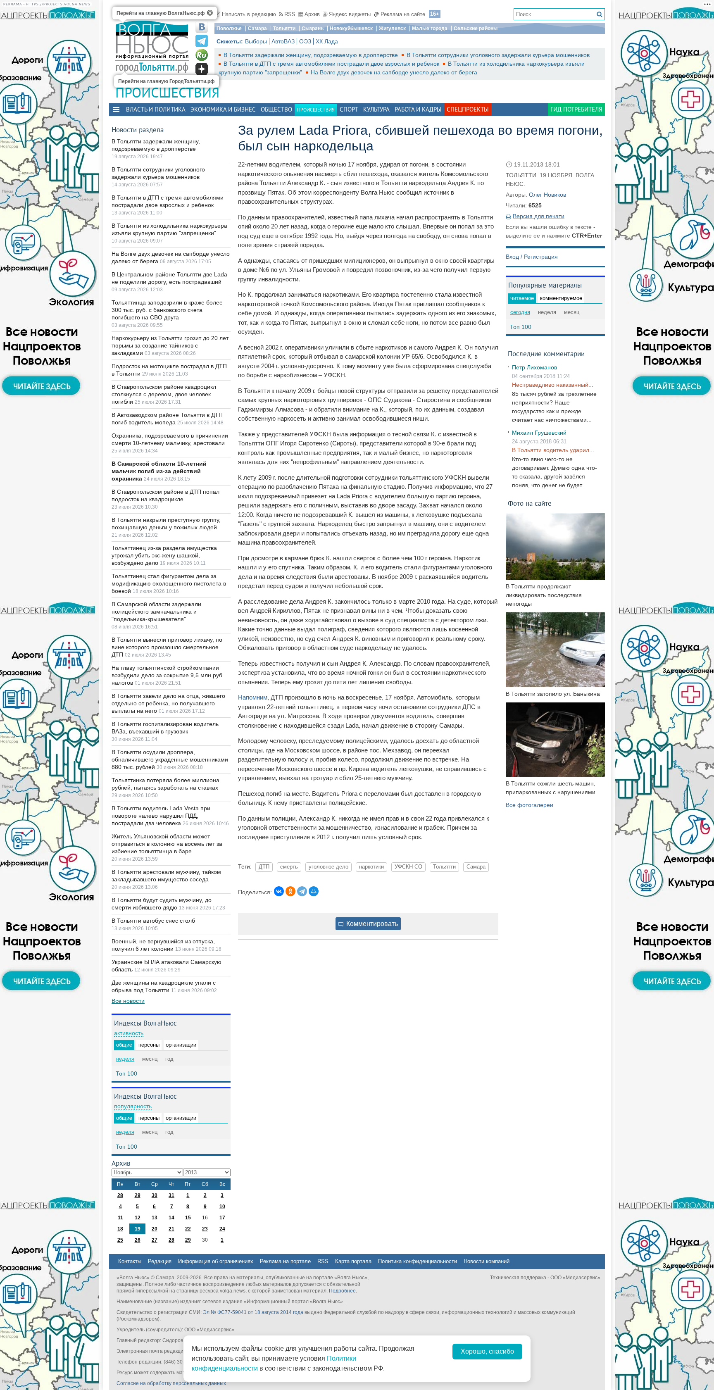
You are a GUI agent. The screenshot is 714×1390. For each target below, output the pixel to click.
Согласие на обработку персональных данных (171, 1383)
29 (137, 1195)
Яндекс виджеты (350, 14)
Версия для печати (538, 216)
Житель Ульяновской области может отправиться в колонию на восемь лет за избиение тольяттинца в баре (167, 843)
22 (188, 1229)
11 (120, 1218)
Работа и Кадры (418, 109)
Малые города (429, 28)
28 (120, 1195)
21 (171, 1229)
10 (222, 1206)
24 (222, 1229)
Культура (376, 109)
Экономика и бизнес (223, 109)
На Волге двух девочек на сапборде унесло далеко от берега (394, 72)
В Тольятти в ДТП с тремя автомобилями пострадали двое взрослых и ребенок (332, 63)
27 (154, 1240)
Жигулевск (392, 28)
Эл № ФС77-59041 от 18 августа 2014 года (253, 1312)
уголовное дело (328, 867)
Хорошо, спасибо (487, 1351)
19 (137, 1229)
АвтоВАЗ (283, 41)
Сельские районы (475, 28)
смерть (289, 867)
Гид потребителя (576, 109)
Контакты (129, 1261)
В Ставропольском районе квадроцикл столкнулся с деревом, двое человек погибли (164, 394)
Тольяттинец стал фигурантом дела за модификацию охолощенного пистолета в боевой (169, 583)
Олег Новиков (547, 194)
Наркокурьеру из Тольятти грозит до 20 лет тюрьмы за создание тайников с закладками (170, 345)
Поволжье (229, 28)
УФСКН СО (408, 867)
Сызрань (313, 28)
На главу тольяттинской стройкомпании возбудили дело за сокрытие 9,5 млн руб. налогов (168, 675)
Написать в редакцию (249, 14)
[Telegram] (302, 891)
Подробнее (342, 1291)
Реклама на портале (285, 1261)
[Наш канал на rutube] (201, 55)
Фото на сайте (530, 503)
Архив (312, 14)
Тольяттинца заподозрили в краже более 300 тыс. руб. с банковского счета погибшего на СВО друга (167, 310)
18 (120, 1229)
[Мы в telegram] (201, 41)
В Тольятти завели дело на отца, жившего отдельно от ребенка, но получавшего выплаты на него (168, 703)
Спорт (349, 109)
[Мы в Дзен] (201, 69)
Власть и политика (156, 109)
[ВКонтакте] (279, 891)
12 (137, 1218)
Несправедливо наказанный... (552, 384)
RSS (289, 14)
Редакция (159, 1261)
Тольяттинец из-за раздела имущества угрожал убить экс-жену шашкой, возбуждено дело (164, 555)
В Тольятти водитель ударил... (553, 450)
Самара (257, 28)
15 (188, 1218)
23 (205, 1229)
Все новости (128, 1000)
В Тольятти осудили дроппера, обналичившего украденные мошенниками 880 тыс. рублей (170, 759)
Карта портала (353, 1261)
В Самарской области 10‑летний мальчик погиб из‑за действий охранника (159, 471)
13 (154, 1218)
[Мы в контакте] (201, 27)
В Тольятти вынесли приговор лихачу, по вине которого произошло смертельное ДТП (167, 647)
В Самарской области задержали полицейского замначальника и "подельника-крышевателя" (156, 611)
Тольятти (284, 28)
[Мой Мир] (314, 891)
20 (154, 1229)
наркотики (371, 867)
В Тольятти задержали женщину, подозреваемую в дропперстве (312, 55)
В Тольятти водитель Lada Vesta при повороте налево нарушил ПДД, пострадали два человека (161, 815)
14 (171, 1218)
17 (222, 1218)
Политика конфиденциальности (417, 1261)
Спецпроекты (468, 109)
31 (171, 1195)
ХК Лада (327, 41)
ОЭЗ (305, 41)
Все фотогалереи (529, 805)
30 (154, 1195)
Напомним (252, 697)
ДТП (264, 867)
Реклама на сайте (403, 14)
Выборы (256, 41)
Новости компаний (486, 1261)
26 (137, 1240)
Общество (276, 109)
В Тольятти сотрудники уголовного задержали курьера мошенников (498, 55)
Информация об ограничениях (215, 1261)
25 (120, 1240)
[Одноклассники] (290, 891)
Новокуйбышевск (351, 28)
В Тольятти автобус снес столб (153, 920)
